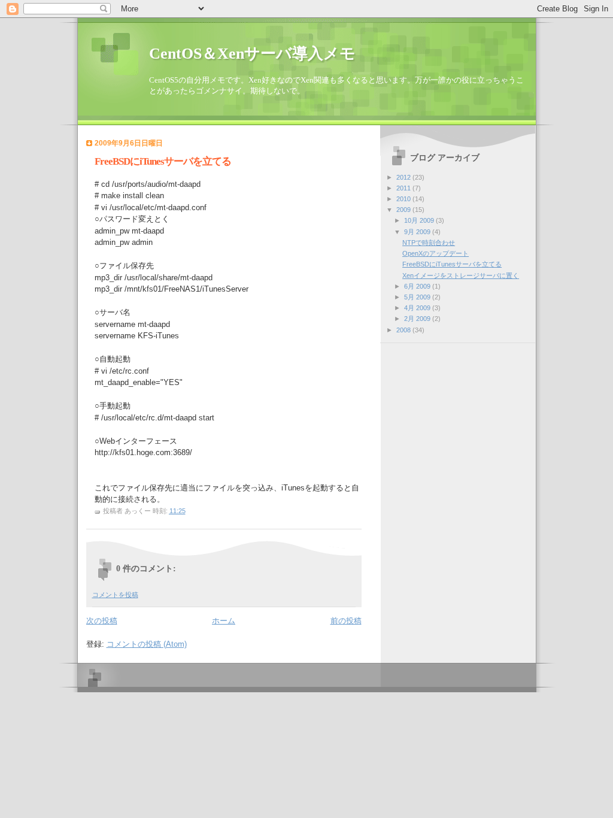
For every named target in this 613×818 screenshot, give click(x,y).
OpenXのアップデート (435, 253)
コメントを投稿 (115, 594)
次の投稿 (101, 620)
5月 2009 (418, 297)
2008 (404, 330)
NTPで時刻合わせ (428, 242)
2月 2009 (418, 318)
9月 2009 (418, 231)
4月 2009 (418, 307)
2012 (404, 177)
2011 (404, 188)
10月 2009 (420, 220)
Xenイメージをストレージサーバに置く (460, 275)
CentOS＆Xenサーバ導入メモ (252, 53)
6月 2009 (418, 286)
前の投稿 (346, 620)
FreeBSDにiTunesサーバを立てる (452, 264)
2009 (404, 209)
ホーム (223, 620)
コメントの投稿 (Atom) (147, 644)
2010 (404, 198)
